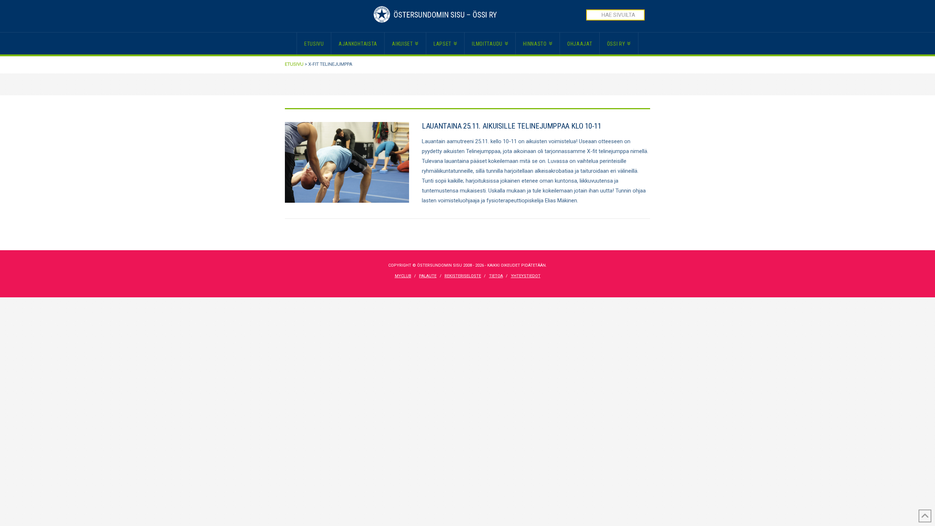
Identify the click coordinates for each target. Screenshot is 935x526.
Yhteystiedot (526, 276)
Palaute (427, 276)
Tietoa (496, 276)
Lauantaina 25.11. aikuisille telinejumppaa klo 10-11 (511, 126)
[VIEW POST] (347, 162)
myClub (403, 276)
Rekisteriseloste (462, 276)
